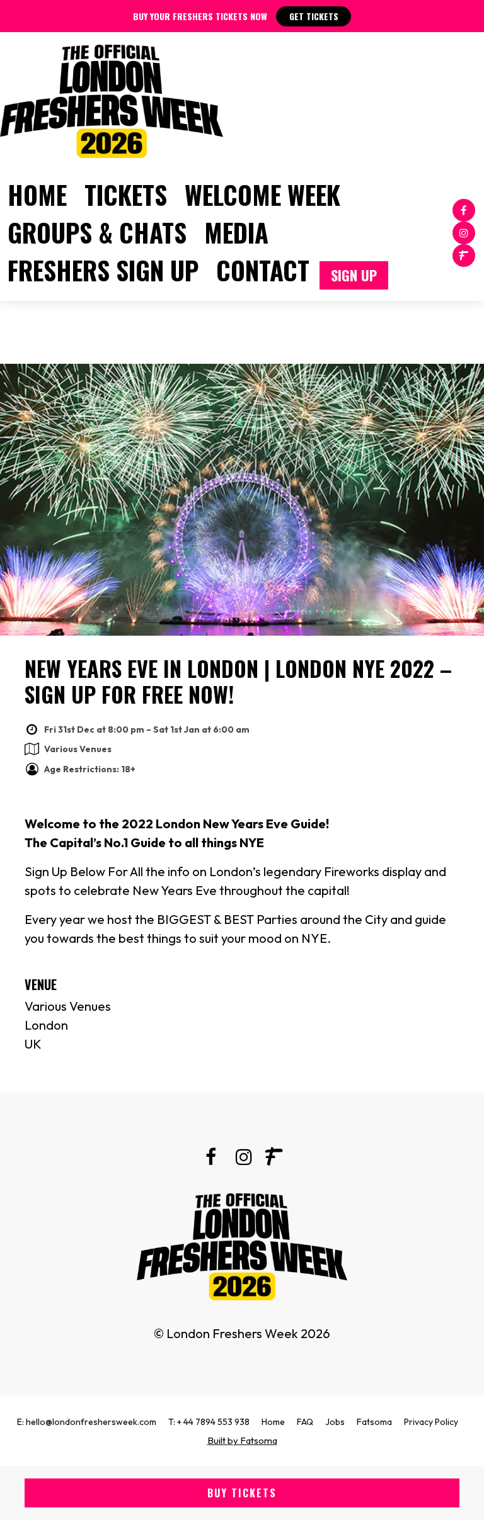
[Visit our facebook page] (463, 209)
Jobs (335, 1421)
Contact (262, 270)
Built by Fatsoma (242, 1440)
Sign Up (354, 275)
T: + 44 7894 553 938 (209, 1421)
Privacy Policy (431, 1421)
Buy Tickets (242, 1492)
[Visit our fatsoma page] (463, 254)
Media (236, 232)
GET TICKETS (313, 16)
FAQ (305, 1421)
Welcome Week (262, 194)
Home (37, 194)
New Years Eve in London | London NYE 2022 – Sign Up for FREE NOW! (238, 681)
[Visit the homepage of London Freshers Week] (111, 98)
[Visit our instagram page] (463, 232)
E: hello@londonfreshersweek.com (86, 1421)
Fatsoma (374, 1421)
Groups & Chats (97, 232)
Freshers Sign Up (103, 270)
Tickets (125, 194)
